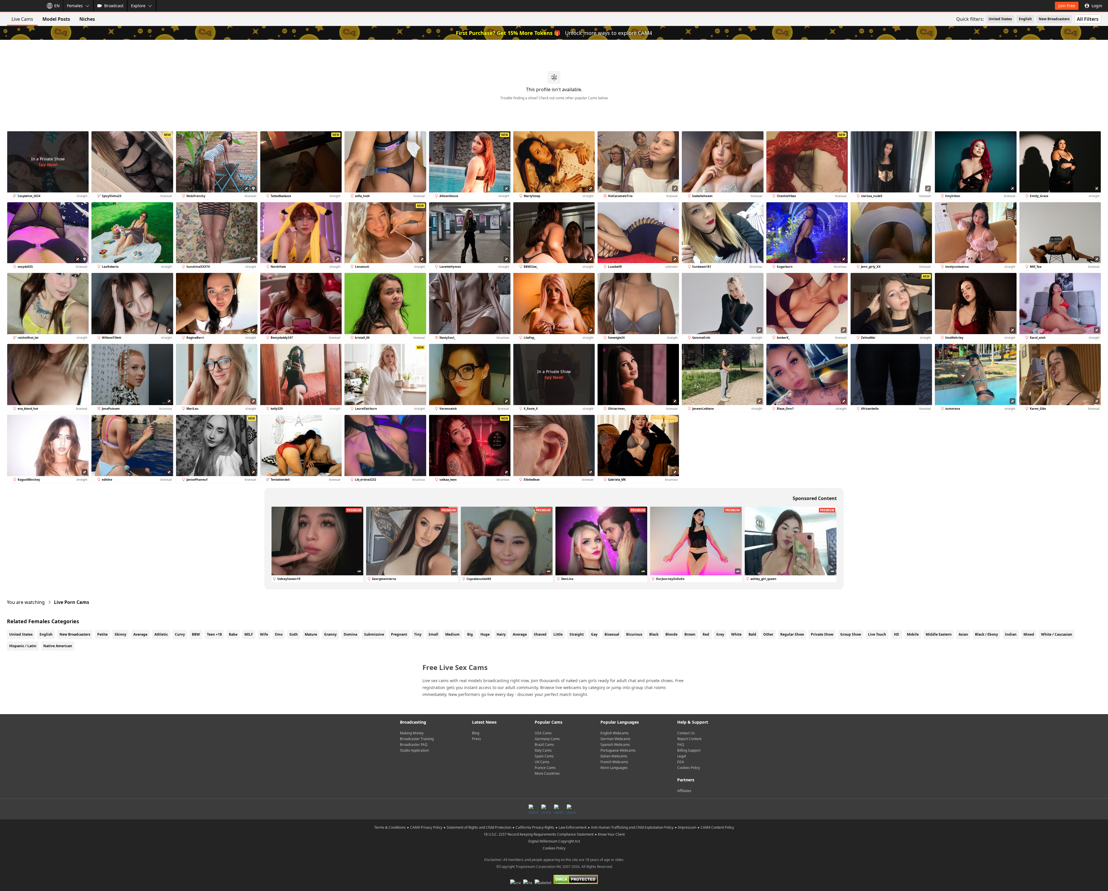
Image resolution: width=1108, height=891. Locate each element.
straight (577, 634)
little (558, 634)
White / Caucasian (1056, 634)
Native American (57, 645)
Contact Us (686, 733)
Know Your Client (611, 834)
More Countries (547, 773)
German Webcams (615, 738)
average (520, 634)
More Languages (614, 767)
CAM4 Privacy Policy (426, 827)
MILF (248, 634)
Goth (293, 634)
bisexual (611, 634)
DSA (680, 761)
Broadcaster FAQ (413, 744)
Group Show (850, 634)
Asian (963, 634)
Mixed (1028, 634)
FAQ (680, 744)
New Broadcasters (1054, 18)
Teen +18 (214, 634)
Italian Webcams (613, 756)
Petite (102, 634)
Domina (350, 634)
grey (720, 634)
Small (433, 634)
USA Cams (543, 733)
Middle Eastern (939, 634)
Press (476, 738)
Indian (1011, 634)
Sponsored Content (815, 498)
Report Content (689, 738)
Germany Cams (547, 738)
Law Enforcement (573, 827)
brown (689, 634)
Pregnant (399, 634)
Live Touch (877, 634)
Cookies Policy (688, 767)
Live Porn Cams (71, 602)
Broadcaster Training (417, 738)
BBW (196, 634)
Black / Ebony (986, 634)
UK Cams (542, 761)
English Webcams (614, 733)
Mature (311, 634)
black (653, 634)
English (1025, 18)
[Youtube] (571, 809)
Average (140, 634)
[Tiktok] (533, 809)
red (706, 634)
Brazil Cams (544, 744)
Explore (138, 5)
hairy (501, 634)
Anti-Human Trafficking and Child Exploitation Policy (632, 827)
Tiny (418, 634)
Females (75, 5)
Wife (264, 634)
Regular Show (792, 634)
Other (768, 634)
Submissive (374, 634)
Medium (452, 634)
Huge (485, 634)
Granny (330, 634)
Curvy (180, 634)
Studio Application (414, 750)
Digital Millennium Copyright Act (554, 841)
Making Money (412, 733)
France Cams (545, 767)
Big (470, 634)
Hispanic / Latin (22, 645)
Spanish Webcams (615, 744)
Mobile (913, 634)
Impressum (687, 827)
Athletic (161, 634)
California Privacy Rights (535, 827)
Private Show (822, 634)
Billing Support (689, 750)
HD (896, 634)
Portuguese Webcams (618, 750)
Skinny (120, 634)
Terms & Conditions (390, 827)
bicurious (634, 634)
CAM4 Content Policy (717, 827)
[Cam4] (20, 5)
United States (1000, 18)
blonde (671, 634)
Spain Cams (544, 756)
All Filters (1087, 19)
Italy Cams (543, 750)
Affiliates (684, 790)
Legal (681, 756)
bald (752, 634)
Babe (233, 634)
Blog (475, 733)
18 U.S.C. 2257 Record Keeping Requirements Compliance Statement (539, 834)
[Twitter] (558, 809)
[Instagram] (546, 809)
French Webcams (614, 761)
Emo (278, 634)
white (736, 634)
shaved (540, 634)
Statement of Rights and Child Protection (479, 827)
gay (594, 634)
